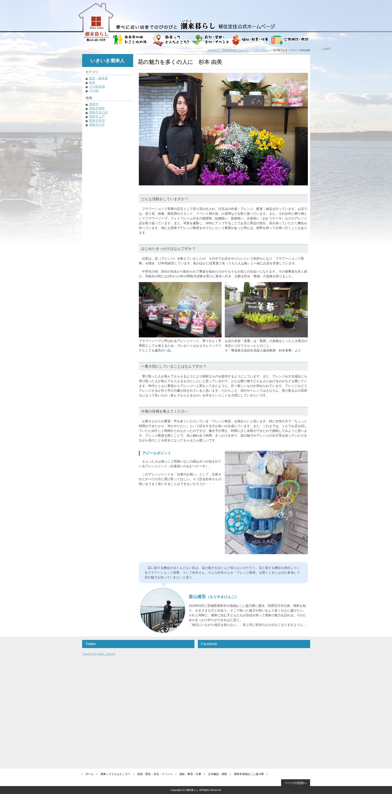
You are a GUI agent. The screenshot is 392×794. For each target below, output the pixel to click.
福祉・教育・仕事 (190, 774)
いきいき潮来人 (261, 50)
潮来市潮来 (97, 108)
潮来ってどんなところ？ (115, 774)
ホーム (90, 774)
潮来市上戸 (97, 116)
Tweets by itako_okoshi (98, 654)
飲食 (92, 82)
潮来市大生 (97, 124)
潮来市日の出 (98, 112)
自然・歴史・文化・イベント (155, 774)
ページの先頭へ (295, 783)
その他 (93, 90)
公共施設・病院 (217, 774)
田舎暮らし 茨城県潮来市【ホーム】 (228, 50)
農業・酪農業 (98, 78)
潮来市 (93, 104)
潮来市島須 (97, 120)
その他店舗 (97, 86)
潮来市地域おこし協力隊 (249, 774)
